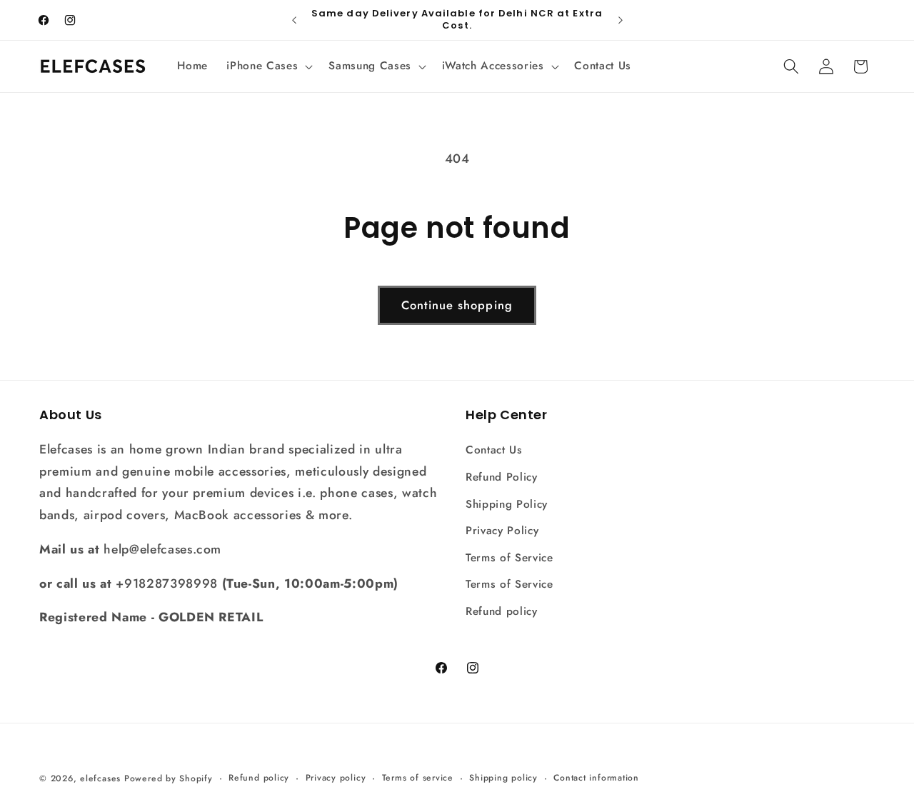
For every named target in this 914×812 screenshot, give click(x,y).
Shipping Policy (507, 504)
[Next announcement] (620, 20)
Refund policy (502, 611)
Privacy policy (336, 777)
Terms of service (417, 777)
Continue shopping (457, 305)
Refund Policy (502, 477)
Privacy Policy (502, 530)
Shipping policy (503, 777)
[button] (268, 66)
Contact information (596, 777)
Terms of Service (509, 558)
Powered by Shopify (168, 778)
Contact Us (494, 450)
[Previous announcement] (294, 20)
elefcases (100, 778)
